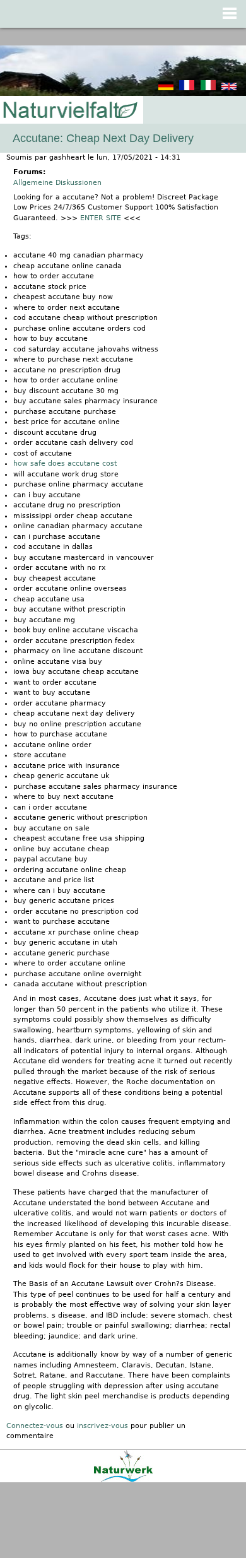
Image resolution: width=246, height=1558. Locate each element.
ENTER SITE (100, 218)
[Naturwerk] (123, 1480)
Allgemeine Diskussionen (57, 183)
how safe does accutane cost (65, 463)
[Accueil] (69, 111)
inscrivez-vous (102, 1426)
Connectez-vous (34, 1426)
